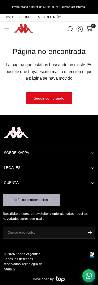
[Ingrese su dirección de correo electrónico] (90, 233)
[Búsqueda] (70, 29)
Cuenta (11, 182)
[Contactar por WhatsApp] (88, 275)
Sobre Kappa (16, 153)
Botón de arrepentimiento (31, 200)
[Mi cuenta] (79, 29)
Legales (12, 168)
